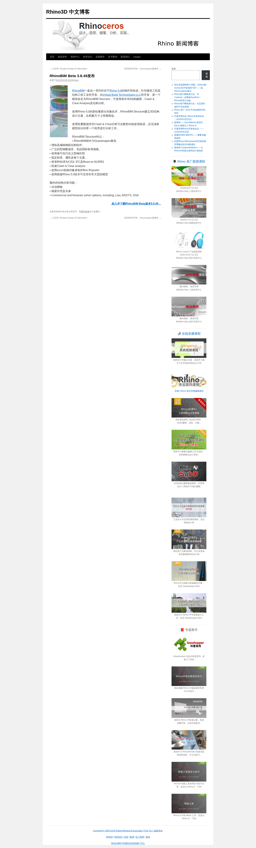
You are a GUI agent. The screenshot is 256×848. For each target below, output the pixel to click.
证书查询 (112, 56)
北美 (126, 837)
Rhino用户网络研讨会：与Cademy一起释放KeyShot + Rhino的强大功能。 (187, 97)
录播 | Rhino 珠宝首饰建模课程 (189, 390)
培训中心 (75, 56)
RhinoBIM (78, 90)
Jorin (76, 80)
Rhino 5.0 (116, 90)
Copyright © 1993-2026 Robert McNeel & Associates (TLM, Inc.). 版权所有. (128, 831)
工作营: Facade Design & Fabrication (68, 68)
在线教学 (100, 56)
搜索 (174, 68)
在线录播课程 (191, 333)
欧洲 (132, 837)
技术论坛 (87, 56)
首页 (52, 56)
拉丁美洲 (140, 837)
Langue (137, 56)
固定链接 (85, 211)
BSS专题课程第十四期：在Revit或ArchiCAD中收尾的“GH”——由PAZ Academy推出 (190, 88)
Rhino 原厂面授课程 (190, 161)
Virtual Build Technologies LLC (122, 94)
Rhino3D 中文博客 (68, 12)
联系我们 (125, 56)
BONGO (118, 837)
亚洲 (148, 837)
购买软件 (62, 56)
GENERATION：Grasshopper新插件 (142, 68)
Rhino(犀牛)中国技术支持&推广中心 (128, 843)
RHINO (109, 837)
